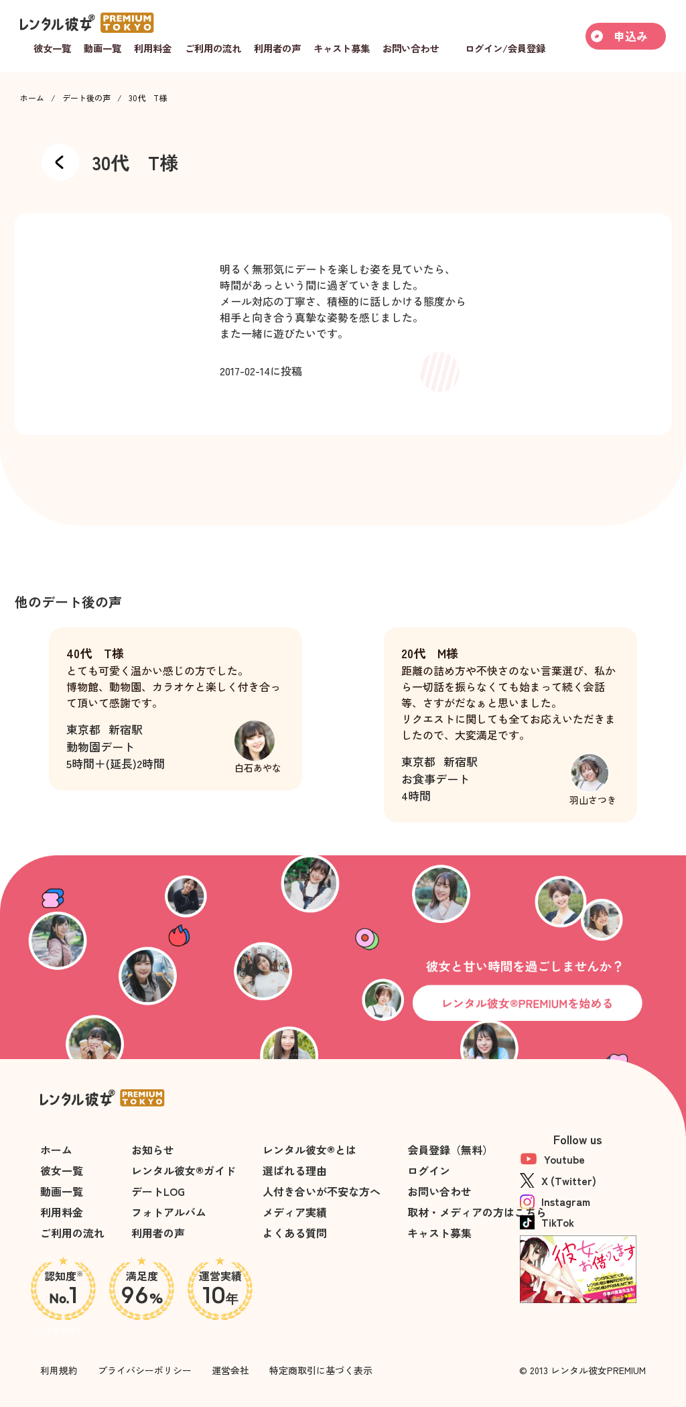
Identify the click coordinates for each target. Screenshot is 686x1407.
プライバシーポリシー (145, 1370)
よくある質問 (295, 1233)
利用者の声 (158, 1233)
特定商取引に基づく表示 (320, 1370)
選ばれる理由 (295, 1170)
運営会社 (230, 1370)
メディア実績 (295, 1212)
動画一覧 (61, 1191)
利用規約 (59, 1370)
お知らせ (152, 1150)
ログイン (428, 1170)
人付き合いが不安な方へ (322, 1191)
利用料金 (61, 1212)
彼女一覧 (61, 1170)
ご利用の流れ (72, 1233)
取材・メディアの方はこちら (477, 1212)
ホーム (32, 98)
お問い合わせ (439, 1191)
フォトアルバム (168, 1212)
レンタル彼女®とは (309, 1150)
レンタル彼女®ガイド (183, 1170)
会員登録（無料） (450, 1150)
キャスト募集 (439, 1233)
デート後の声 (86, 98)
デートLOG (158, 1191)
